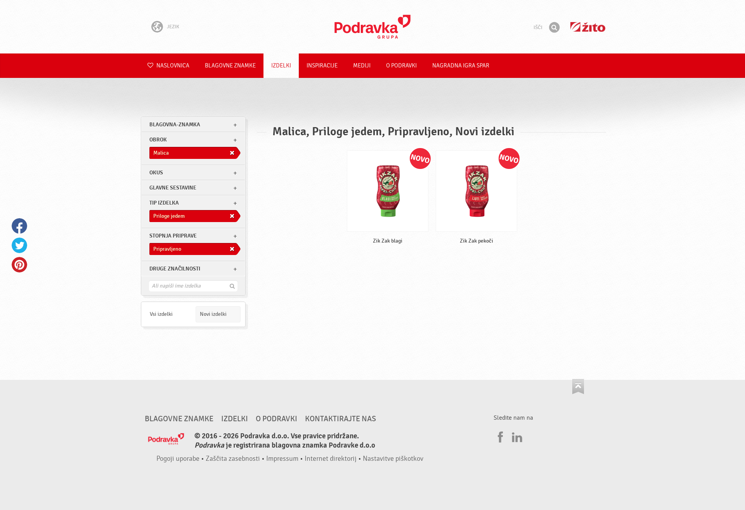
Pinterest (19, 264)
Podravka (372, 27)
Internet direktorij (331, 459)
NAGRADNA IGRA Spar (460, 65)
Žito (587, 27)
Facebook (19, 226)
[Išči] (554, 27)
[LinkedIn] (516, 436)
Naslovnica (172, 65)
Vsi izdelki (161, 314)
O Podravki (401, 65)
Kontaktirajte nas (340, 419)
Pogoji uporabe (177, 459)
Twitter (19, 245)
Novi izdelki (213, 314)
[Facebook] (499, 436)
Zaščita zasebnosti (233, 459)
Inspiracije (322, 65)
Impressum (282, 459)
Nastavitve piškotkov (393, 459)
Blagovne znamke (230, 65)
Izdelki (281, 65)
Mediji (362, 65)
